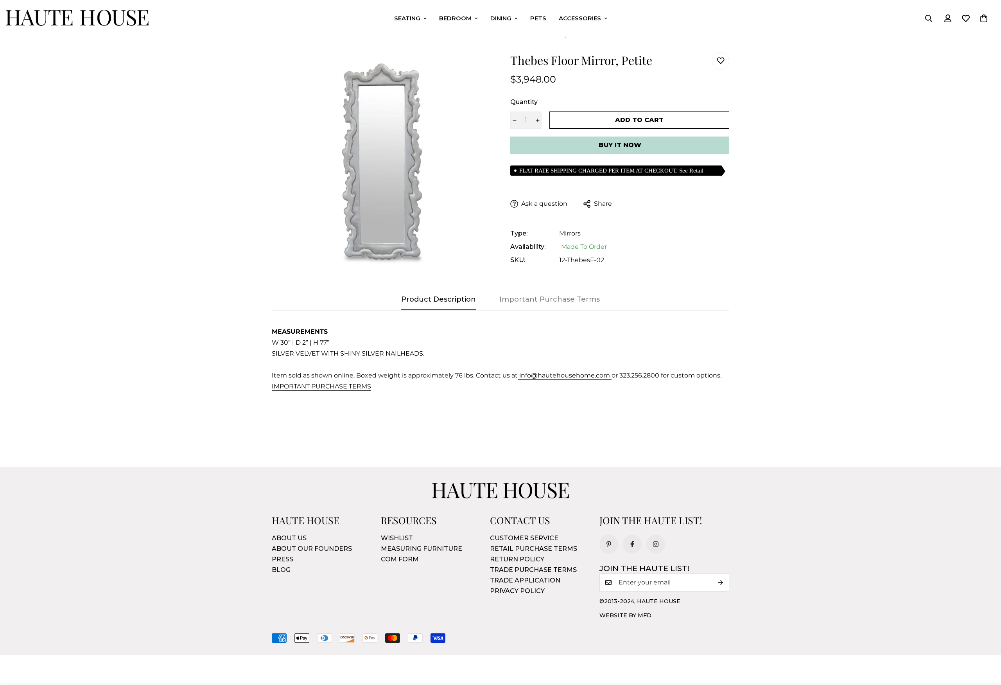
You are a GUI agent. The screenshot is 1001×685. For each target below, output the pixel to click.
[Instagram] (655, 544)
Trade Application (525, 580)
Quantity (524, 102)
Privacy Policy (517, 591)
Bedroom (455, 18)
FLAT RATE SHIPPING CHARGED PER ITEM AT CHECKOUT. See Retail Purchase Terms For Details (611, 171)
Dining (500, 18)
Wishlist (397, 538)
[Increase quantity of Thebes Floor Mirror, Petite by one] (537, 120)
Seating (407, 18)
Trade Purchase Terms (533, 570)
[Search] (928, 18)
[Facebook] (632, 544)
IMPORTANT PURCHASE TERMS (321, 386)
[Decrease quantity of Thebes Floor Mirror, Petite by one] (514, 120)
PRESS (282, 559)
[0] (984, 18)
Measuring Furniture (421, 548)
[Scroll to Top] (986, 642)
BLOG (281, 570)
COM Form (400, 559)
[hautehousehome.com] (77, 18)
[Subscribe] (720, 583)
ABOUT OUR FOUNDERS (312, 548)
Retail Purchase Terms (533, 548)
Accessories (580, 18)
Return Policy (517, 559)
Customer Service (524, 538)
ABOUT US (289, 538)
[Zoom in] (474, 68)
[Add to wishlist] (720, 61)
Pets (538, 18)
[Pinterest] (608, 544)
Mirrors (570, 233)
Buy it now (620, 145)
